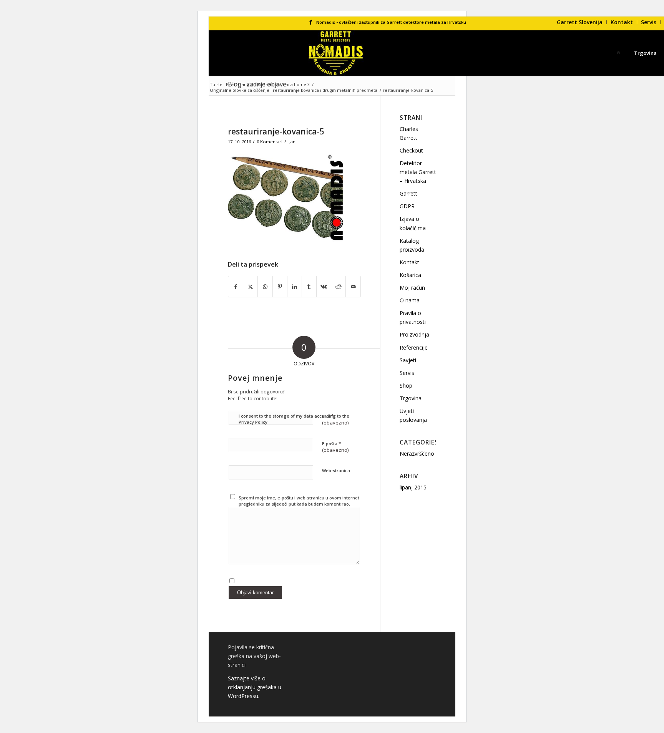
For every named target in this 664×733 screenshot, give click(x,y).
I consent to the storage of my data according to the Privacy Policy (294, 419)
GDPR (407, 206)
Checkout (411, 150)
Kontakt (622, 22)
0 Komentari (269, 141)
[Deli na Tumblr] (309, 286)
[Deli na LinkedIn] (294, 286)
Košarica (410, 275)
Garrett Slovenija (580, 22)
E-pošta (335, 447)
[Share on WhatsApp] (265, 286)
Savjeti (408, 360)
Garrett (408, 193)
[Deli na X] (250, 286)
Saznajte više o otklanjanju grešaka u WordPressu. (254, 687)
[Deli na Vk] (324, 286)
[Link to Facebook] (310, 22)
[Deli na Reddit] (338, 286)
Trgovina (411, 398)
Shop (406, 385)
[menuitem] (580, 22)
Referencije (414, 347)
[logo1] (336, 53)
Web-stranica (336, 470)
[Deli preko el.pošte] (353, 286)
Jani (293, 141)
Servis (648, 22)
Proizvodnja (414, 334)
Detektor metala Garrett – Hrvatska (418, 171)
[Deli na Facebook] (235, 286)
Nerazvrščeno (417, 453)
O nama (410, 300)
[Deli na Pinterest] (280, 286)
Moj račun (412, 287)
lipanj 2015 (413, 487)
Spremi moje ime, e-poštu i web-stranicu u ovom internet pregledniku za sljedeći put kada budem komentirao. (299, 501)
